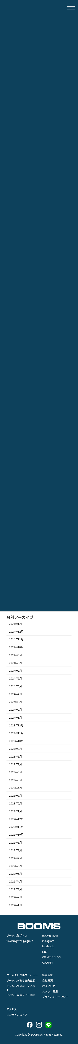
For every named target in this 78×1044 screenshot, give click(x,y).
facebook (48, 946)
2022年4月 (15, 882)
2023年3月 (15, 796)
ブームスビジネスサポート (22, 975)
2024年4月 (15, 694)
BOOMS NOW (50, 935)
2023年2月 (15, 803)
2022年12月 (16, 819)
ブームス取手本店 (16, 935)
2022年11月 (16, 827)
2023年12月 (16, 725)
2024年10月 (16, 647)
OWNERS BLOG (51, 957)
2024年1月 (15, 717)
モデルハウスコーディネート (21, 987)
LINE (44, 951)
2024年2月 (15, 710)
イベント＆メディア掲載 (20, 995)
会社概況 (47, 980)
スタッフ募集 (50, 991)
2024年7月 (15, 671)
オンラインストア (16, 1014)
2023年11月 (16, 733)
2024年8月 (15, 663)
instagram (48, 941)
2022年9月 (15, 842)
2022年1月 (15, 905)
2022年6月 (15, 866)
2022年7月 (15, 858)
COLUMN (47, 962)
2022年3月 (15, 889)
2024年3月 (15, 702)
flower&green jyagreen (19, 941)
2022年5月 (15, 874)
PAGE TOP (71, 935)
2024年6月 (15, 678)
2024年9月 (15, 655)
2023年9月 (15, 749)
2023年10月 (16, 741)
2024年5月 (15, 686)
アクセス (11, 1009)
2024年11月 (16, 639)
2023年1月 (15, 811)
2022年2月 (15, 897)
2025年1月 (15, 624)
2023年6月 (15, 772)
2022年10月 (16, 835)
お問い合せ (48, 986)
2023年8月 (15, 757)
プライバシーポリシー (55, 996)
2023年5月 (15, 780)
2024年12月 (16, 632)
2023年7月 (15, 764)
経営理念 (47, 975)
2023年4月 (15, 788)
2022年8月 (15, 850)
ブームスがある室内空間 (20, 980)
